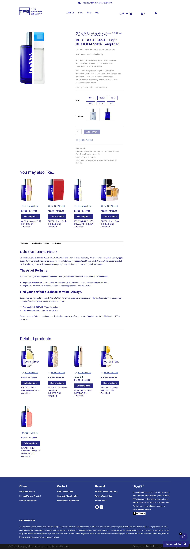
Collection (79, 116)
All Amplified (82, 33)
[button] (120, 13)
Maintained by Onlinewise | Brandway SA (157, 546)
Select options (30, 216)
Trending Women (95, 35)
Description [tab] (24, 243)
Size (77, 100)
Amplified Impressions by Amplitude (93, 160)
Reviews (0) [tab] (56, 243)
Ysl (105, 35)
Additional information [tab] (40, 243)
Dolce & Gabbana (114, 33)
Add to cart (91, 131)
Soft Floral (92, 157)
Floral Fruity (81, 35)
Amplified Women (97, 33)
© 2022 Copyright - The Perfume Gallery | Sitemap (38, 546)
